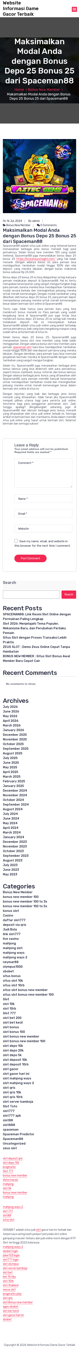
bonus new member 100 (21, 897)
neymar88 (11, 962)
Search (9, 582)
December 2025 (15, 735)
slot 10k (9, 1004)
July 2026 (10, 707)
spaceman (11, 1129)
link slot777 (12, 934)
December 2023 (15, 842)
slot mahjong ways (17, 1078)
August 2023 (12, 860)
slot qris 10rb (13, 1097)
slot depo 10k (13, 1046)
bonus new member (15, 1175)
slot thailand (10, 1285)
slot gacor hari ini (16, 1074)
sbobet (8, 971)
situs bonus (12, 976)
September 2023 (16, 856)
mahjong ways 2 (15, 957)
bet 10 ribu (9, 1276)
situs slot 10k (13, 980)
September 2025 (16, 749)
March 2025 (12, 776)
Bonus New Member (44, 89)
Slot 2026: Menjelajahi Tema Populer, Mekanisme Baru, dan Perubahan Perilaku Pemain (34, 628)
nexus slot (9, 1289)
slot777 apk (12, 1115)
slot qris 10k (12, 1092)
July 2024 (10, 814)
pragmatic (9, 1167)
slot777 (9, 1111)
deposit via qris (14, 925)
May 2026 (10, 716)
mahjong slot (13, 948)
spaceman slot (22, 347)
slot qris (9, 1088)
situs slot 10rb (14, 985)
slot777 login (11, 1259)
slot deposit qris (13, 1158)
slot (38, 1229)
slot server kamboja (18, 1101)
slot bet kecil (13, 1022)
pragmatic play (12, 1293)
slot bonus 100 (14, 1032)
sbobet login (10, 1251)
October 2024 (13, 800)
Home (19, 89)
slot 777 (8, 1211)
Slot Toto (10, 1106)
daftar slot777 (14, 920)
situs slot (8, 1219)
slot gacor (10, 1069)
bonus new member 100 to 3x (25, 901)
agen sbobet (10, 1306)
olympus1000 (13, 966)
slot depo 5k (12, 1055)
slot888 (9, 1125)
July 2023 (10, 865)
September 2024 (16, 804)
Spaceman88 (13, 1139)
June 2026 (11, 711)
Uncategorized (14, 1143)
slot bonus (11, 1027)
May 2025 (10, 767)
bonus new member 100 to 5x (25, 906)
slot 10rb (9, 1008)
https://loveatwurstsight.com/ (35, 259)
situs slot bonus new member (25, 990)
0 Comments (48, 225)
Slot (6, 999)
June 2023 (11, 870)
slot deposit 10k (15, 1060)
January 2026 (13, 730)
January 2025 (13, 786)
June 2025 (11, 762)
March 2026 (12, 725)
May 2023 (10, 874)
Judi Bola (10, 929)
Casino (8, 915)
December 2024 (15, 790)
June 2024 (11, 818)
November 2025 (15, 739)
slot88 (8, 1120)
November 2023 (15, 846)
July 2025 (10, 758)
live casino (11, 939)
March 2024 (12, 832)
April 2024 (10, 828)
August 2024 (13, 809)
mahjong (9, 943)
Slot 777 (9, 1013)
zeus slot (10, 1148)
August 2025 (12, 753)
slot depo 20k (13, 1050)
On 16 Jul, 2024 (12, 221)
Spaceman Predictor (18, 1134)
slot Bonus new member (18, 1302)
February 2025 (14, 781)
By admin (34, 221)
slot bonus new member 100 (24, 1041)
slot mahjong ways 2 (18, 1083)
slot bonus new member (21, 1036)
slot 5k (7, 1188)
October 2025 (13, 744)
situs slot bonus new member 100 (28, 994)
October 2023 (13, 851)
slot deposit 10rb (16, 1064)
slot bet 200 (12, 1018)
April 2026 (10, 721)
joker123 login (11, 1255)
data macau (10, 1179)
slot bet (8, 1272)
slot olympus (11, 1264)
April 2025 (10, 772)
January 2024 (13, 837)
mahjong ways (14, 953)
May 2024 (10, 823)
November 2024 (15, 795)
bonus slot (11, 911)
